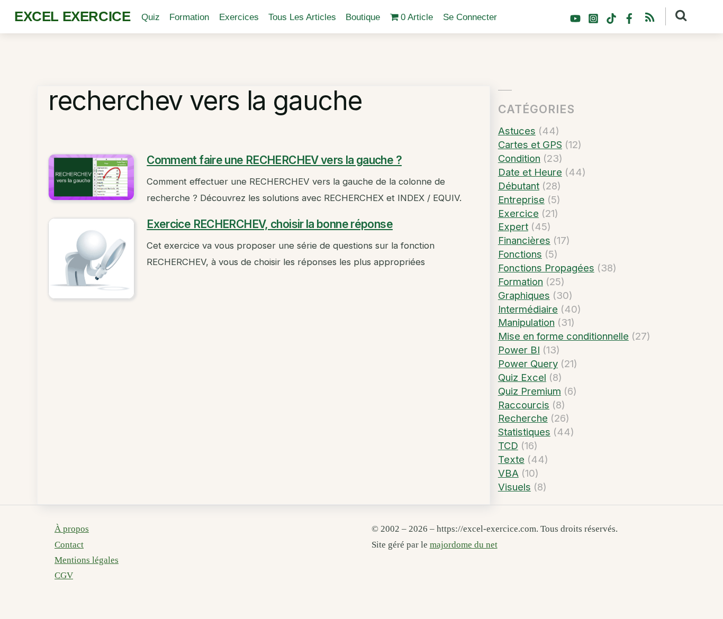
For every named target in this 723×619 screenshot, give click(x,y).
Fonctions (520, 254)
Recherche (523, 418)
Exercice (518, 213)
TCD (508, 445)
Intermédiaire (528, 309)
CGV (64, 575)
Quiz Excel (522, 377)
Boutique (363, 17)
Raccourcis (523, 405)
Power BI (519, 350)
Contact (69, 545)
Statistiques (524, 432)
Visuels (514, 487)
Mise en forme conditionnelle (563, 336)
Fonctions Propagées (546, 268)
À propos (72, 529)
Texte (511, 459)
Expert (513, 226)
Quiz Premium (529, 391)
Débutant (518, 186)
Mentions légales (87, 560)
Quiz (150, 17)
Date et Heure (530, 172)
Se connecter (470, 17)
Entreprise (521, 199)
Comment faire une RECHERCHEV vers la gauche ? (274, 160)
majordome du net (464, 545)
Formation (189, 17)
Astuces (517, 130)
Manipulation (526, 322)
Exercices (239, 17)
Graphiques (524, 295)
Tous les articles (302, 17)
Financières (524, 240)
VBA (508, 473)
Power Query (528, 363)
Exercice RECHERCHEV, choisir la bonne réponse (270, 224)
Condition (519, 158)
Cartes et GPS (530, 144)
